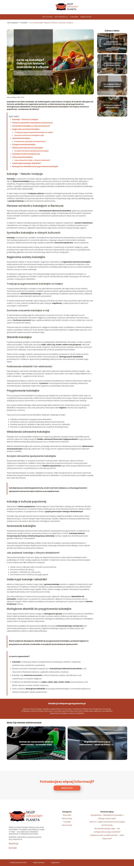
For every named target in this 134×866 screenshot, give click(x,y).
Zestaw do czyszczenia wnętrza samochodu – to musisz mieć (36, 743)
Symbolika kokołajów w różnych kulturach (31, 126)
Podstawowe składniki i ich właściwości (29, 141)
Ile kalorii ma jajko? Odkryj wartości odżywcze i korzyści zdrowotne (112, 106)
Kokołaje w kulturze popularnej (26, 154)
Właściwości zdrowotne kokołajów (27, 148)
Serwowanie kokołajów (22, 157)
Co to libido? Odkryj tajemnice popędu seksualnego (112, 85)
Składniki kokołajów (21, 138)
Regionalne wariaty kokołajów (26, 129)
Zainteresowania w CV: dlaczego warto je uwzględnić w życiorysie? (112, 64)
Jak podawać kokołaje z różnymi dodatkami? (32, 160)
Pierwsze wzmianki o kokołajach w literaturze (32, 123)
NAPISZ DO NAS (67, 788)
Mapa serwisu (38, 862)
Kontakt (13, 848)
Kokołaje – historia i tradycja (25, 119)
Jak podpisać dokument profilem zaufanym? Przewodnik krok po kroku (112, 43)
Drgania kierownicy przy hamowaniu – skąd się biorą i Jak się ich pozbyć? (97, 743)
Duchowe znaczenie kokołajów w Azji (29, 135)
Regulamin (55, 862)
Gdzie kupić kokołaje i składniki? (26, 163)
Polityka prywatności (18, 862)
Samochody (85, 17)
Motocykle (48, 17)
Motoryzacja (61, 17)
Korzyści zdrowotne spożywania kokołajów (31, 151)
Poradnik (74, 17)
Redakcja (13, 843)
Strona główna (13, 23)
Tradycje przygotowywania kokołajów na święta (33, 132)
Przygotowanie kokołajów (23, 144)
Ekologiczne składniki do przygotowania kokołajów (35, 166)
